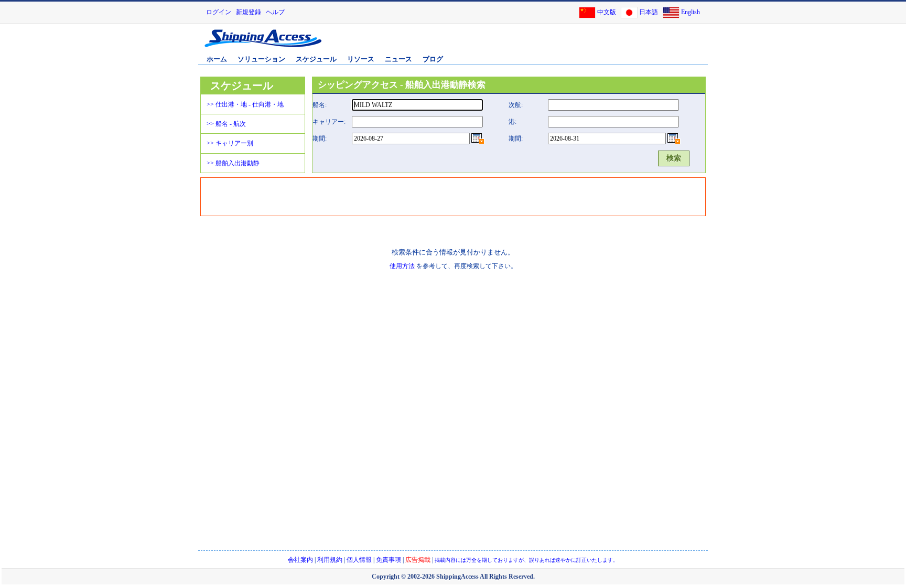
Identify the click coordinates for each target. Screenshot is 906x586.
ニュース (398, 59)
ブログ (433, 59)
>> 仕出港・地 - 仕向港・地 (245, 104)
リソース (360, 59)
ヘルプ (275, 12)
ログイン (218, 12)
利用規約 (329, 559)
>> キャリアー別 (230, 143)
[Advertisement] (583, 43)
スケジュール (316, 59)
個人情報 (359, 559)
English (690, 12)
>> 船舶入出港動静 (233, 163)
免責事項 (388, 559)
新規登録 (248, 12)
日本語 (648, 12)
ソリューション (261, 59)
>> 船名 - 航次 (226, 123)
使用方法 (402, 266)
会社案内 (300, 559)
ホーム (217, 59)
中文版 (606, 12)
